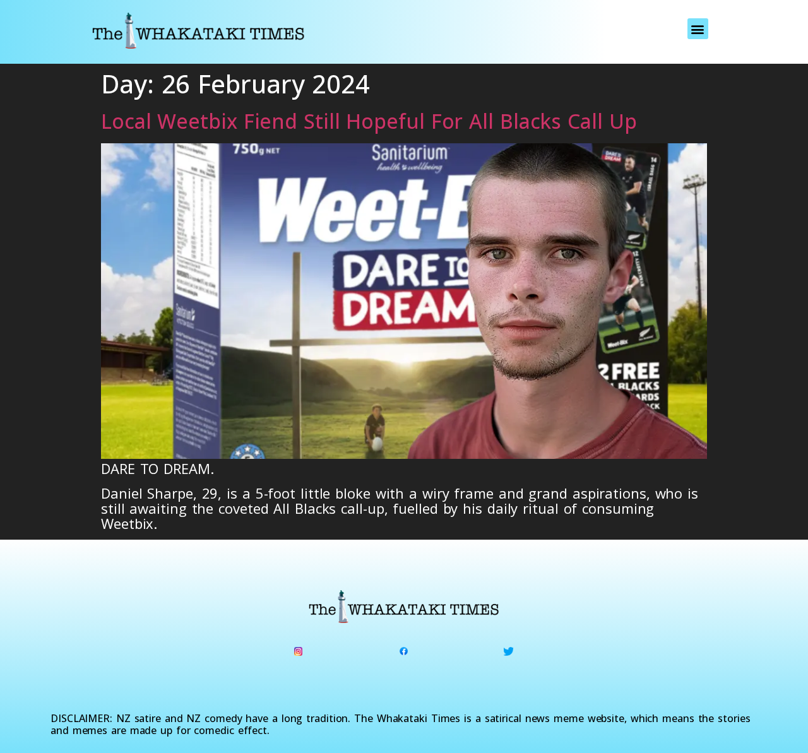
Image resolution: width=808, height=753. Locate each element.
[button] (697, 28)
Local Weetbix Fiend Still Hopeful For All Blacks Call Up (368, 120)
